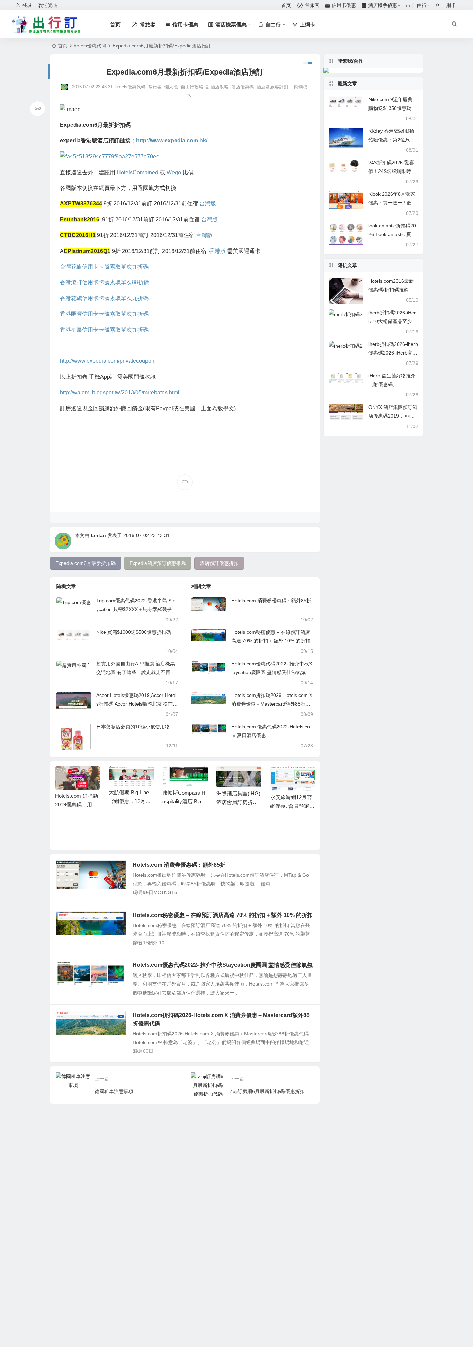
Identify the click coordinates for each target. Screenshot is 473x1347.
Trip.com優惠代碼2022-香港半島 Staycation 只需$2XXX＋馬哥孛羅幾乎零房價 (136, 609)
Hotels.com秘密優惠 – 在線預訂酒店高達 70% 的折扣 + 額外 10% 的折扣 (223, 915)
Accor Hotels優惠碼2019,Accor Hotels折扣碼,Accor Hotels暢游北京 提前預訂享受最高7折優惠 (137, 703)
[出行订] (46, 24)
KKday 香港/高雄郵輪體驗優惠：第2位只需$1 (391, 139)
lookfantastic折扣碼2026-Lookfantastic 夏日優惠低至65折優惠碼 (392, 234)
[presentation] (275, 777)
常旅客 (155, 86)
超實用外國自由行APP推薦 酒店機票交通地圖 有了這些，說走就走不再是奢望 (135, 672)
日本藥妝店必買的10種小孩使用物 (133, 726)
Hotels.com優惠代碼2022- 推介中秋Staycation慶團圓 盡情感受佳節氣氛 (223, 965)
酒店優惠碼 (242, 86)
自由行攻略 (192, 86)
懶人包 (171, 86)
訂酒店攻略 (217, 86)
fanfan (98, 535)
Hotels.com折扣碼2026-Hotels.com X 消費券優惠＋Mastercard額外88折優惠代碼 (271, 703)
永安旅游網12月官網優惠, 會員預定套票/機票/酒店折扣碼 (292, 805)
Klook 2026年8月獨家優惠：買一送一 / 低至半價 (392, 202)
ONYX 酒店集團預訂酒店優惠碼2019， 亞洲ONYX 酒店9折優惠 (392, 415)
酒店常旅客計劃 (272, 86)
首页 (63, 46)
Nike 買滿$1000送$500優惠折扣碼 (133, 632)
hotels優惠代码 (90, 46)
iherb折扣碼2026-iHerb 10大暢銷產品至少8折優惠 (392, 321)
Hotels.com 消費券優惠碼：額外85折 (271, 600)
